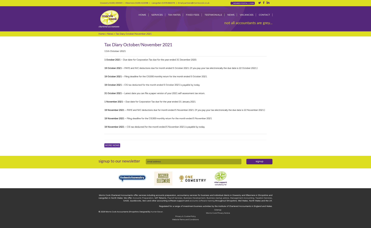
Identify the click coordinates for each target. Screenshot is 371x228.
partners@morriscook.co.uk (196, 3)
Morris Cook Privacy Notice (218, 213)
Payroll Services (174, 198)
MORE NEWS (112, 145)
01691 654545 (115, 3)
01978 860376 (168, 3)
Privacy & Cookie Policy (185, 216)
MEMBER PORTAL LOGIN (243, 3)
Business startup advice (218, 198)
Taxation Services (263, 198)
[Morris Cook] (114, 19)
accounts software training (202, 201)
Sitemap (217, 210)
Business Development (194, 198)
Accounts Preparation (143, 198)
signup (259, 161)
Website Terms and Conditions (185, 220)
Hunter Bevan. (157, 212)
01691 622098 (141, 3)
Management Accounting (242, 198)
